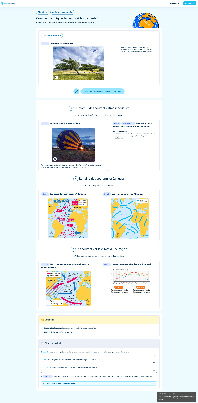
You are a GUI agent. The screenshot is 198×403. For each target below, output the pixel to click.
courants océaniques (63, 194)
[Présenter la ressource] (155, 35)
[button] (99, 58)
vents (136, 49)
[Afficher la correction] (150, 343)
